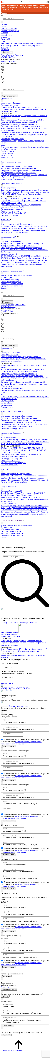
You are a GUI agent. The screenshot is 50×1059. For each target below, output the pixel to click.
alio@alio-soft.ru (7, 683)
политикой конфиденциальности (28, 742)
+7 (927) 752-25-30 (8, 61)
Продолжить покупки (9, 989)
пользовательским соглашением (13, 744)
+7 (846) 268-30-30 (8, 57)
